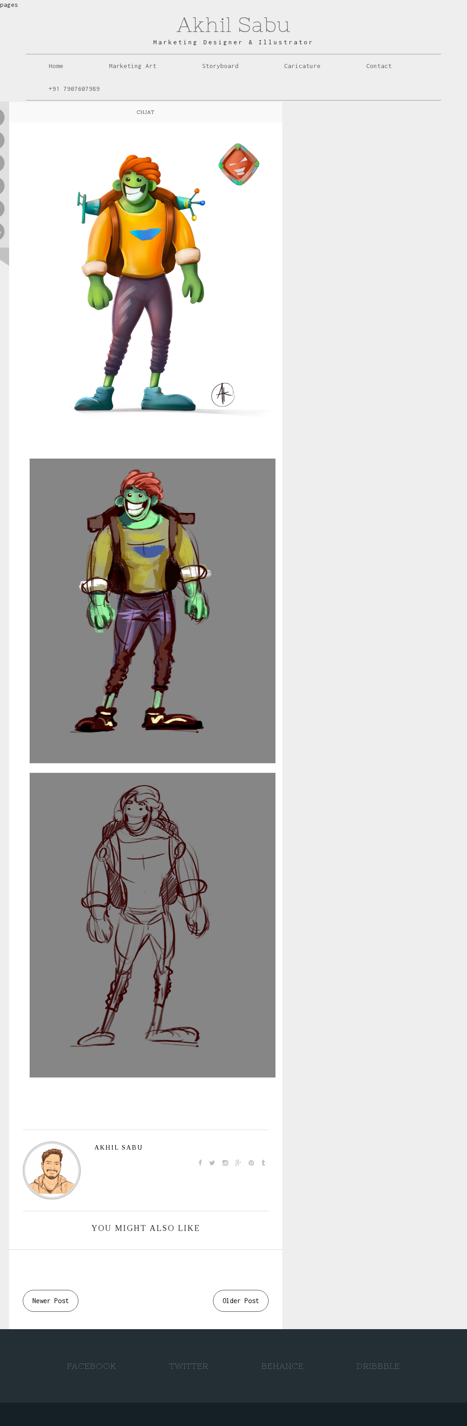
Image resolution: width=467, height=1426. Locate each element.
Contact (379, 65)
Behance (282, 1366)
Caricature (302, 65)
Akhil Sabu (233, 24)
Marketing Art (132, 65)
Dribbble (378, 1366)
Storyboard (220, 65)
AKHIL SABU (118, 1147)
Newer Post (50, 1301)
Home (56, 65)
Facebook (91, 1366)
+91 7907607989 (74, 88)
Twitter (188, 1366)
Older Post (241, 1301)
